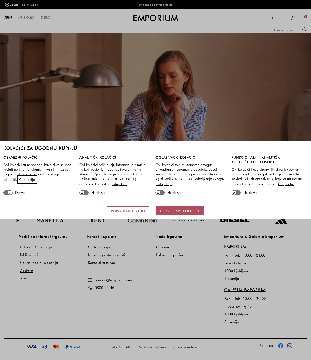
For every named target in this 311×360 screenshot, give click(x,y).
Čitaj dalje (27, 179)
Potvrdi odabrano (128, 211)
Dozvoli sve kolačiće (180, 211)
